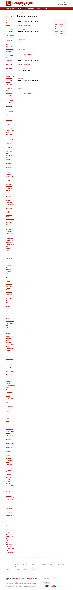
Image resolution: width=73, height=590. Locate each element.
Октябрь (61, 31)
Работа (7, 532)
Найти (55, 578)
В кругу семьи (9, 22)
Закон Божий (9, 46)
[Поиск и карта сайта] (64, 8)
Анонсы (33, 564)
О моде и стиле (9, 408)
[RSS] (66, 8)
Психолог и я (9, 352)
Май (55, 28)
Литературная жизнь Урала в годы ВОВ (9, 523)
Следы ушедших (9, 429)
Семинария (60, 561)
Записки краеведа (10, 224)
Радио (24, 561)
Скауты (7, 273)
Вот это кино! (9, 134)
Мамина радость (9, 227)
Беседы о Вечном (10, 20)
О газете (33, 569)
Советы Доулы (9, 292)
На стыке (8, 72)
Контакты (44, 8)
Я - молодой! (9, 109)
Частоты (38, 8)
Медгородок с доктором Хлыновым (9, 288)
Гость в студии (9, 29)
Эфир (16, 562)
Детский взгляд (9, 263)
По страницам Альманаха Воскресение (9, 514)
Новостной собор (9, 379)
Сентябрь (56, 31)
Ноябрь (56, 33)
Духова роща (9, 464)
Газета (33, 561)
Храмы (7, 567)
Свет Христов (9, 235)
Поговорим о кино (10, 406)
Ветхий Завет (9, 294)
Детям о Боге (9, 40)
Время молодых (9, 111)
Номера (33, 566)
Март (56, 26)
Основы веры (9, 284)
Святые (7, 569)
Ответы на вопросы (19, 567)
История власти (9, 49)
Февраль (61, 24)
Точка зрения (9, 97)
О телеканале (17, 569)
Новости (16, 564)
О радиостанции (30, 8)
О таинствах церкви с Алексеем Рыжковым (10, 544)
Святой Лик (8, 95)
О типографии (52, 566)
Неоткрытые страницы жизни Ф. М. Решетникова (10, 498)
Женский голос (9, 155)
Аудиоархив (23, 12)
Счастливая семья (10, 376)
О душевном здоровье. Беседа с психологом (10, 76)
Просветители (9, 88)
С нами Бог (8, 265)
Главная (18, 12)
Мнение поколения (10, 552)
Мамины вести (9, 136)
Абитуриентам (61, 564)
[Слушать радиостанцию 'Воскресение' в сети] (59, 580)
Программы (17, 566)
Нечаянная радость (10, 204)
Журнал (42, 561)
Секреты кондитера (10, 435)
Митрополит (8, 562)
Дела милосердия (10, 35)
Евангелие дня (9, 128)
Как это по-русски (10, 55)
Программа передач (11, 8)
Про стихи (8, 396)
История (8, 571)
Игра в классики (9, 238)
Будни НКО (8, 458)
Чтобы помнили (9, 102)
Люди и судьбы (9, 493)
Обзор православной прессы (9, 329)
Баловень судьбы (10, 260)
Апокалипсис (9, 172)
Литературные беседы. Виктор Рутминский (9, 176)
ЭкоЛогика (8, 169)
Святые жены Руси (10, 321)
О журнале (43, 566)
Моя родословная (10, 233)
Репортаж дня (9, 90)
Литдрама (8, 117)
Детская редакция (10, 38)
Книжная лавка (9, 57)
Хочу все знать (9, 100)
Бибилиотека (60, 566)
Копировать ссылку (27, 25)
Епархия (8, 561)
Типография (52, 561)
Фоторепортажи (35, 567)
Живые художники (10, 530)
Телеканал (17, 561)
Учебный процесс (61, 562)
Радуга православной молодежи (9, 269)
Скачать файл (20, 25)
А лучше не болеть (10, 389)
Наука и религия (9, 501)
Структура (8, 566)
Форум (16, 572)
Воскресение (23, 3)
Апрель (61, 26)
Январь (56, 24)
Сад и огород (9, 93)
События (8, 564)
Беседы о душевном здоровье (8, 417)
